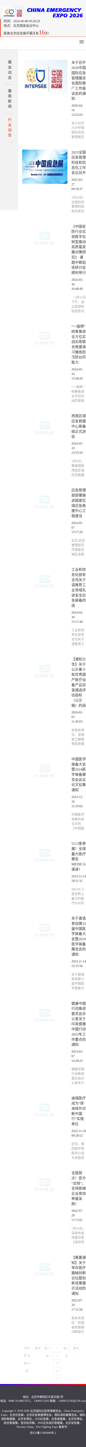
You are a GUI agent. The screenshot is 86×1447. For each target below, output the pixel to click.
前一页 (47, 1349)
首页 (37, 1348)
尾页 (76, 1348)
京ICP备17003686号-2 (43, 1432)
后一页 (66, 1349)
